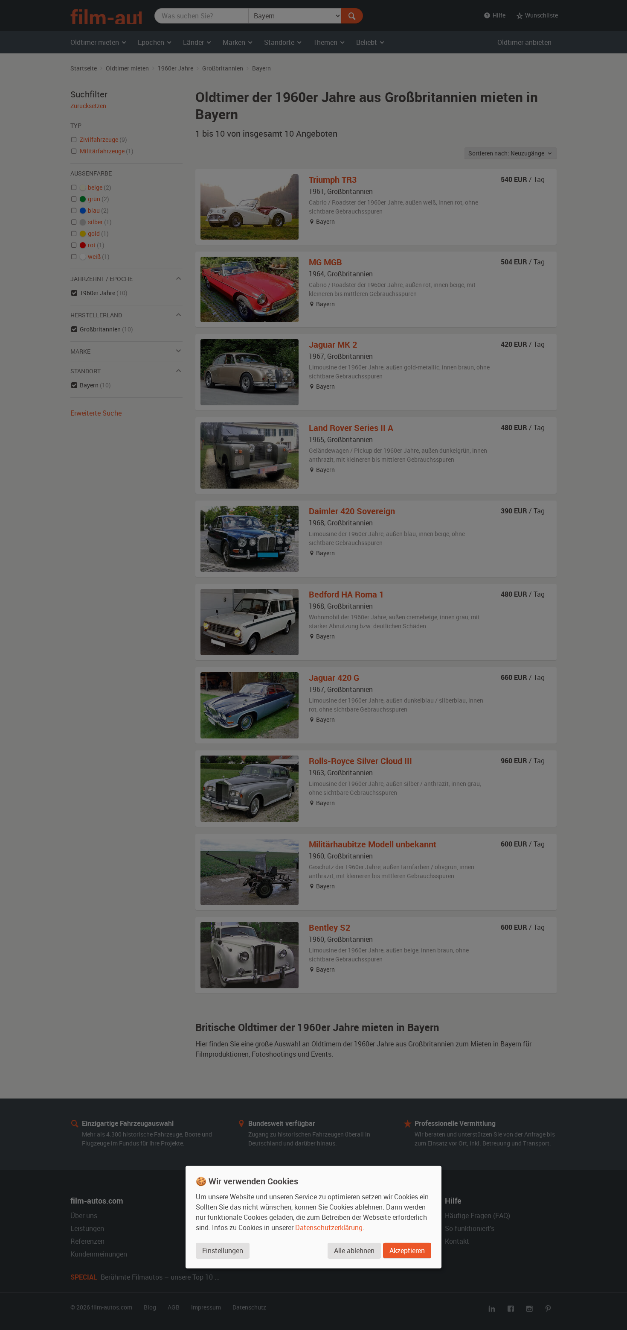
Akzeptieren (407, 1250)
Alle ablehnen (354, 1250)
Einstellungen (222, 1250)
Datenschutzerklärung (329, 1227)
